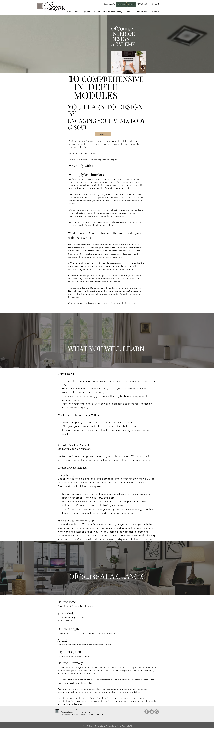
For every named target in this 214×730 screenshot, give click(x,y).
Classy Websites (122, 726)
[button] (97, 12)
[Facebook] (146, 711)
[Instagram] (156, 711)
